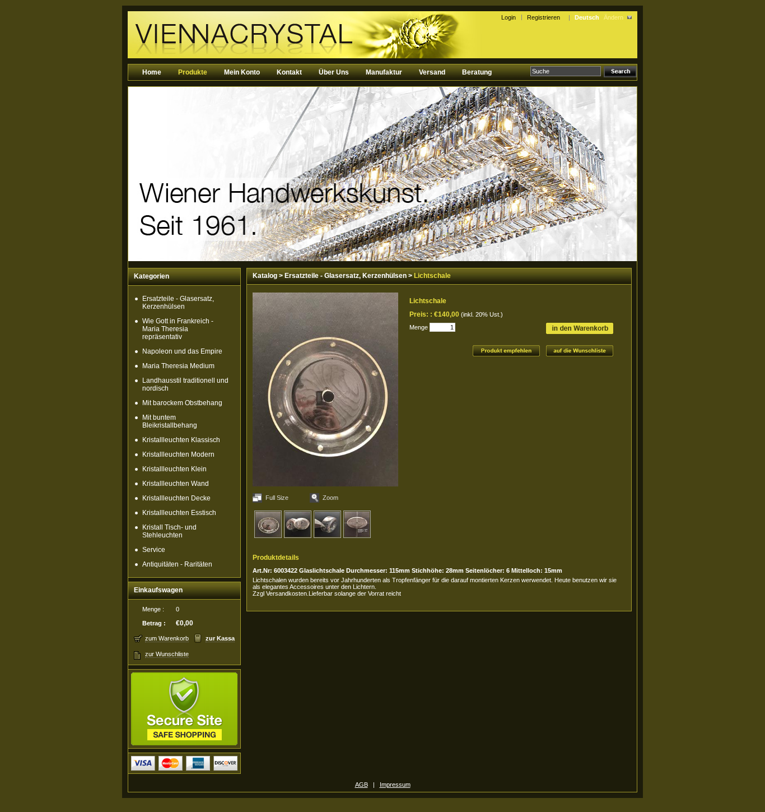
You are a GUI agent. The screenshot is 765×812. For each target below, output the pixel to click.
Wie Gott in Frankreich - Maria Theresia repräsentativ (177, 329)
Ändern (613, 17)
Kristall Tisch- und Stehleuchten (169, 531)
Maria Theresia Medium (178, 366)
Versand (432, 72)
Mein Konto (242, 72)
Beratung (477, 72)
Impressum (395, 784)
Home (151, 72)
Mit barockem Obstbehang (182, 403)
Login (508, 17)
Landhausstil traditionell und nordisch (185, 384)
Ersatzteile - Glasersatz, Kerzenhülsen (178, 302)
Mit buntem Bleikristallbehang (169, 421)
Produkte (192, 72)
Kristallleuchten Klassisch (181, 440)
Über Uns (334, 72)
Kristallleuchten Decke (176, 498)
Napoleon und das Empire (182, 351)
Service (153, 550)
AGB (361, 784)
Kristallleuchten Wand (175, 484)
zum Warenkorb (167, 638)
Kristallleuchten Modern (178, 454)
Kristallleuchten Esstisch (179, 513)
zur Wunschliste (167, 654)
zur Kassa (220, 638)
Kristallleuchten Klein (174, 469)
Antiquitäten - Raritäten (177, 564)
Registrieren (545, 17)
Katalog (265, 276)
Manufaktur (384, 72)
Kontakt (289, 72)
